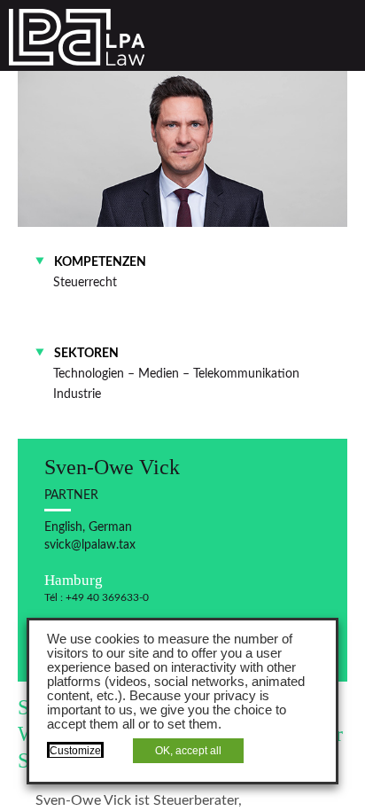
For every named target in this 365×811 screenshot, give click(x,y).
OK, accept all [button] (188, 751)
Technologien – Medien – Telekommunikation (176, 373)
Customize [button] (75, 751)
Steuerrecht (85, 282)
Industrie (77, 394)
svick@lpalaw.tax (90, 544)
